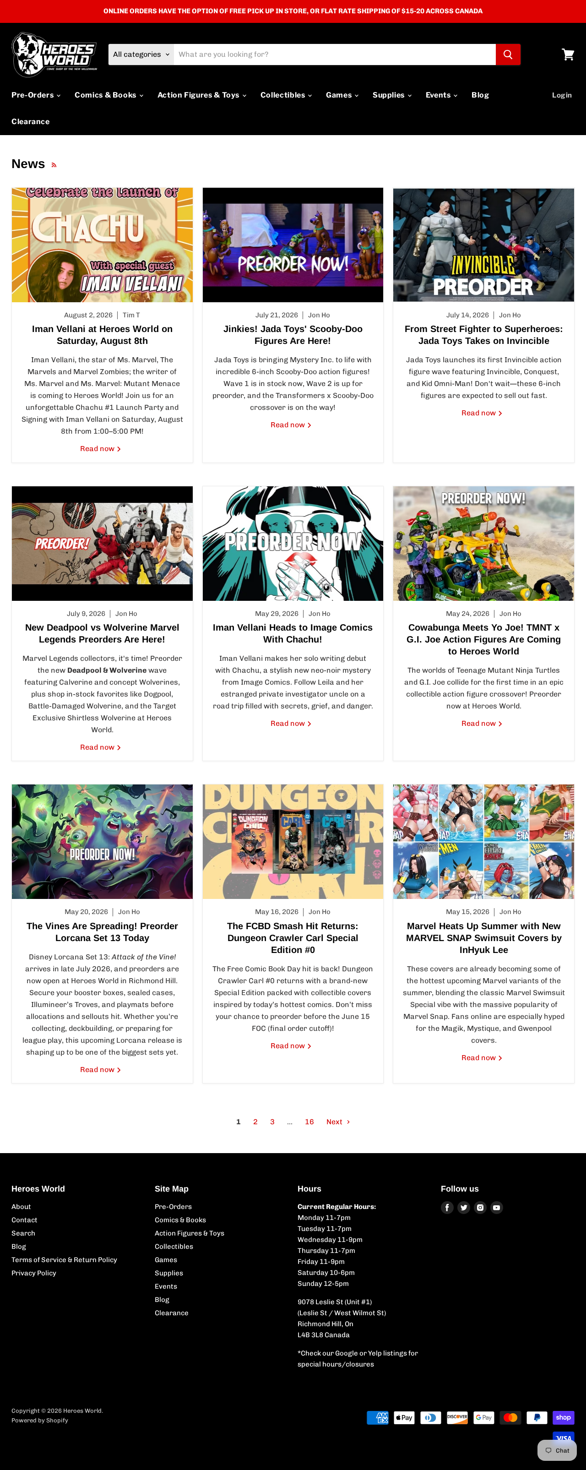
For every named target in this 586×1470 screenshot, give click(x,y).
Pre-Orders (33, 95)
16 (309, 1121)
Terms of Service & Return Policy (64, 1260)
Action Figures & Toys (199, 95)
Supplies (390, 95)
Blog (480, 95)
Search (23, 1233)
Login (562, 95)
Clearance (30, 121)
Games (339, 95)
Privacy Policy (33, 1273)
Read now (98, 448)
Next (335, 1121)
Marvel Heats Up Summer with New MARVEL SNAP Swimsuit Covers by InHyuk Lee (484, 938)
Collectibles (283, 95)
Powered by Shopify (39, 1420)
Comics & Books (106, 95)
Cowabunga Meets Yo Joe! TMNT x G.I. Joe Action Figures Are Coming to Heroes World (484, 639)
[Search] (508, 54)
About (21, 1207)
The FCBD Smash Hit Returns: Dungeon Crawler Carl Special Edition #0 (292, 938)
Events (439, 95)
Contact (24, 1220)
